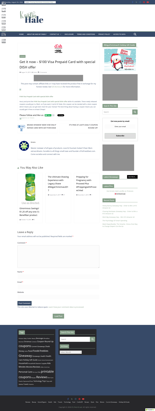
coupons (25, 346)
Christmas (27, 341)
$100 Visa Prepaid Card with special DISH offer (36, 97)
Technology (37, 381)
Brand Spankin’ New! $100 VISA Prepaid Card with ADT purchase (41, 126)
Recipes (33, 378)
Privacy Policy (104, 34)
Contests (34, 342)
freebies (44, 350)
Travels (25, 384)
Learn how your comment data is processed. (66, 307)
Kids (49, 363)
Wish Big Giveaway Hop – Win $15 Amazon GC (118, 217)
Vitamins (31, 384)
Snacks (21, 381)
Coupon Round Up (45, 341)
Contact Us (54, 34)
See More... (132, 177)
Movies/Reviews (33, 367)
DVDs (26, 351)
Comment (22, 243)
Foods (36, 350)
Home (21, 34)
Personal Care (25, 371)
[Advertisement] (58, 78)
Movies (22, 366)
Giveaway (25, 356)
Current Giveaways (38, 346)
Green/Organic (42, 402)
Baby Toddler (27, 338)
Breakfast (47, 338)
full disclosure (57, 87)
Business (21, 341)
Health (42, 356)
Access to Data (119, 34)
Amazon (21, 338)
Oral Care (47, 367)
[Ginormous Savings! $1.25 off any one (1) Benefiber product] (30, 174)
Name (20, 272)
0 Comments (43, 72)
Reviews (22, 56)
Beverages (39, 338)
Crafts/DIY (80, 402)
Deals (47, 346)
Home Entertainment (47, 360)
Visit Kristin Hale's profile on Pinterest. (120, 191)
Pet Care (35, 372)
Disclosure (69, 34)
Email (20, 282)
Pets (39, 372)
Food (30, 351)
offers (42, 367)
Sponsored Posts (28, 381)
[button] (60, 34)
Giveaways (36, 356)
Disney (21, 351)
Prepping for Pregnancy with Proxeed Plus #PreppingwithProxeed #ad (86, 183)
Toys (44, 381)
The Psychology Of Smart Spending (114, 221)
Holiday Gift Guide (30, 360)
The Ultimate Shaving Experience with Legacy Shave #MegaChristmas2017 (58, 183)
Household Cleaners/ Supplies (37, 363)
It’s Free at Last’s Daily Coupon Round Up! (83, 126)
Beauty (34, 338)
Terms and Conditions (86, 34)
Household (23, 363)
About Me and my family (36, 34)
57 (64, 195)
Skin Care (50, 377)
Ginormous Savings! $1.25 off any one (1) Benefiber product (29, 211)
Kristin (35, 72)
